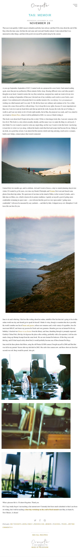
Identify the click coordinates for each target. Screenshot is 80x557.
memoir (49, 524)
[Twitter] (35, 520)
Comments (7, 527)
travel (64, 524)
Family (30, 524)
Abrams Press (15, 115)
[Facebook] (40, 520)
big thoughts (15, 524)
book (25, 524)
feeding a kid (39, 524)
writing (71, 524)
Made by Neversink (40, 547)
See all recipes (40, 535)
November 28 (40, 23)
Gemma (52, 191)
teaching (56, 524)
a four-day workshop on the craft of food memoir (41, 509)
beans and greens (28, 325)
